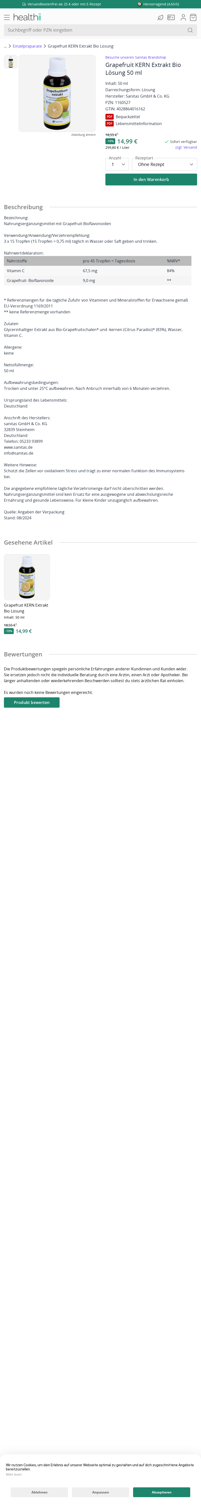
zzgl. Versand (186, 147)
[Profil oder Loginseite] (183, 17)
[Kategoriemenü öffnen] (7, 17)
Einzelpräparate (27, 46)
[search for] (190, 30)
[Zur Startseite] (27, 17)
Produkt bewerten (32, 702)
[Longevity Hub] (161, 17)
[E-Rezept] (172, 17)
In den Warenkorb (151, 179)
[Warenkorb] (193, 17)
